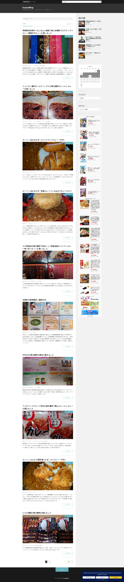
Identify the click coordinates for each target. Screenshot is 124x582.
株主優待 (48, 121)
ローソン (34, 172)
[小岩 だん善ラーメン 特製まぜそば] (82, 55)
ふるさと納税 (35, 65)
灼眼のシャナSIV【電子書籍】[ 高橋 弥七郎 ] (94, 180)
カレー (31, 65)
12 (87, 76)
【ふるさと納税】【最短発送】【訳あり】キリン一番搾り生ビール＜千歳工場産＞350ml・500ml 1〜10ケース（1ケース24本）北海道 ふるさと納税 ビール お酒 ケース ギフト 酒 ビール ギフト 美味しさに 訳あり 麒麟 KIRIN (95, 264)
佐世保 (40, 65)
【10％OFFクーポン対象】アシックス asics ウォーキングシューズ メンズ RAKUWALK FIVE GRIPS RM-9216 (95, 289)
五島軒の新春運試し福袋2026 (34, 300)
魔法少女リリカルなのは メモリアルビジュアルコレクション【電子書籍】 (94, 157)
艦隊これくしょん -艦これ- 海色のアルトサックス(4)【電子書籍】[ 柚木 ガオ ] (94, 168)
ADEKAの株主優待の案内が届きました (38, 355)
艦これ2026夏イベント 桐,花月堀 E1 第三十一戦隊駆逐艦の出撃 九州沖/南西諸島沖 (93, 38)
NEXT (69, 561)
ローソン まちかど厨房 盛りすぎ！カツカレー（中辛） (45, 460)
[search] (100, 2)
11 (84, 76)
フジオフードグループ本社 (38, 441)
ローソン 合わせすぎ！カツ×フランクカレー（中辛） (44, 140)
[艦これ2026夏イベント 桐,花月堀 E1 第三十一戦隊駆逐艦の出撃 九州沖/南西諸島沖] (82, 39)
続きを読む (67, 77)
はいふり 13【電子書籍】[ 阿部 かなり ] (94, 145)
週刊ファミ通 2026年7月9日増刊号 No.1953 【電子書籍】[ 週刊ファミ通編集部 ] (94, 132)
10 (81, 76)
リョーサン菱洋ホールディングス (39, 121)
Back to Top (62, 569)
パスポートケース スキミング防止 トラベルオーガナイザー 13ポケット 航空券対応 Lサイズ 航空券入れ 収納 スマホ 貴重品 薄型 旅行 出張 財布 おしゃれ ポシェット (95, 277)
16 (98, 76)
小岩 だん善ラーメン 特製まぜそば (93, 52)
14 (92, 76)
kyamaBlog (28, 7)
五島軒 (34, 332)
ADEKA (31, 387)
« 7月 (81, 86)
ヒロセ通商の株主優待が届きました (37, 513)
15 (95, 76)
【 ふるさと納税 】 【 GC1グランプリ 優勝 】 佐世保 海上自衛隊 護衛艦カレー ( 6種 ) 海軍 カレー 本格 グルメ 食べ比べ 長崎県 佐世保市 (95, 219)
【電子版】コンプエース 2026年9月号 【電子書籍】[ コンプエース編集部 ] (94, 121)
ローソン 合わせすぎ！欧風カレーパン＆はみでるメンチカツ (47, 191)
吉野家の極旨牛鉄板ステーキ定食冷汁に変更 (61, 1)
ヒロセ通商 (35, 545)
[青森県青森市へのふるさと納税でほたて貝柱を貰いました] (82, 47)
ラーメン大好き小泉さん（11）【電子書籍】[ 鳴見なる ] (94, 192)
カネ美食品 (32, 281)
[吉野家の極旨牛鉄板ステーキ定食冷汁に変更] (82, 24)
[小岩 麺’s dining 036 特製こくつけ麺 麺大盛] (82, 31)
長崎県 (43, 65)
